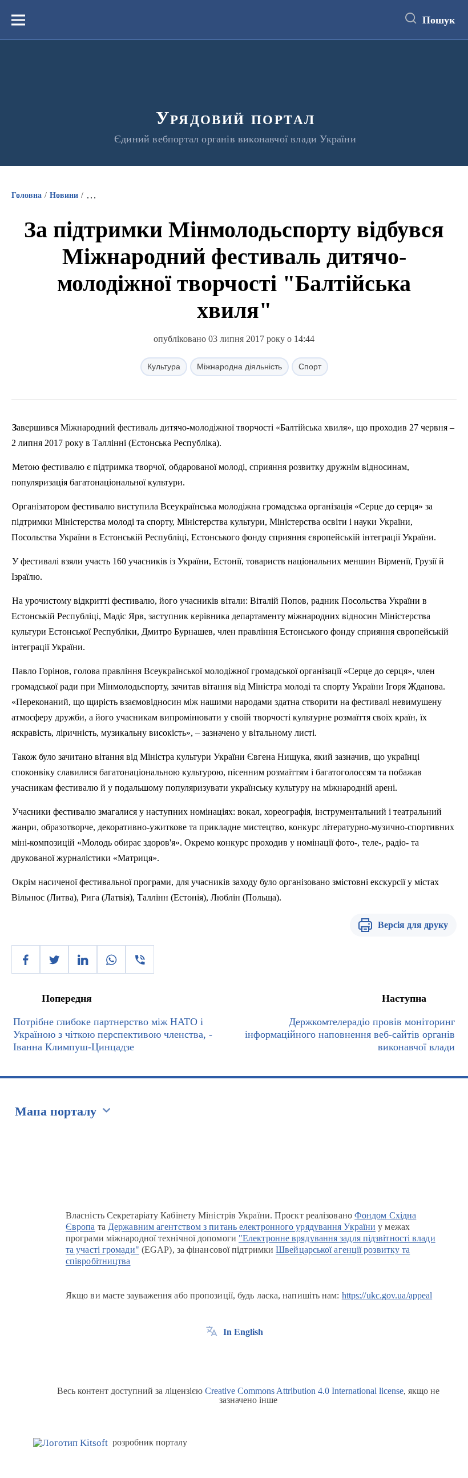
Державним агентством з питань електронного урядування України (242, 1227)
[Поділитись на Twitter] (54, 959)
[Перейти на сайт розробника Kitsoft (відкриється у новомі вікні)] (70, 1443)
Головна (26, 195)
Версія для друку (413, 925)
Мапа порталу (55, 1111)
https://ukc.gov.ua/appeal (387, 1295)
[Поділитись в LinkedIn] (82, 959)
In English (243, 1332)
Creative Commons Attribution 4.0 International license (304, 1391)
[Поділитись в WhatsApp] (111, 959)
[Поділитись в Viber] (140, 959)
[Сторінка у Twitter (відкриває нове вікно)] (233, 1358)
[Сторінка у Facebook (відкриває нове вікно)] (212, 1358)
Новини (64, 195)
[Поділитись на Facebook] (25, 959)
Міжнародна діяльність (239, 366)
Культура (163, 366)
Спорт (309, 366)
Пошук (438, 20)
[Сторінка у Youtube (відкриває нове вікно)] (254, 1358)
